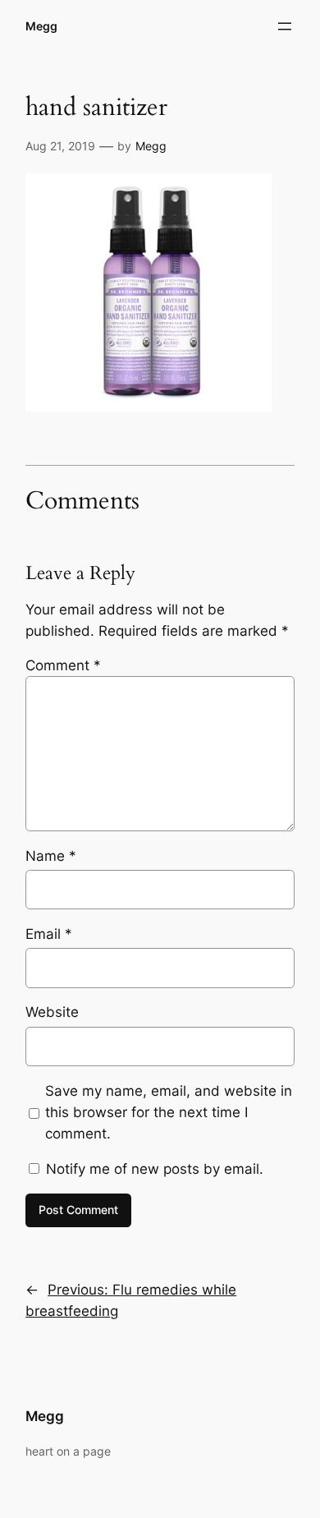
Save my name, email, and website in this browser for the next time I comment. (168, 1112)
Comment (63, 665)
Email (48, 934)
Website (52, 1012)
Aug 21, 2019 (60, 146)
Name (50, 856)
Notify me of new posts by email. (154, 1169)
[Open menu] (285, 26)
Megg (41, 26)
